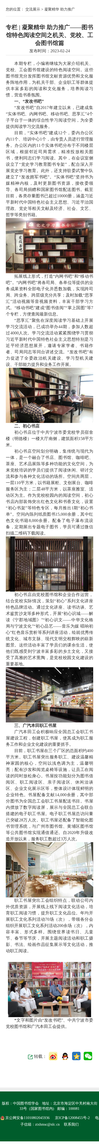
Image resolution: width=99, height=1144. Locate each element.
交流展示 (33, 9)
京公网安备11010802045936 (27, 1118)
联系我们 (71, 1124)
